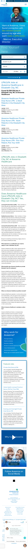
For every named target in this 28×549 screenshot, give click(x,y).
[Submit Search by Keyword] (25, 57)
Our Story (8, 508)
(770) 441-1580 (14, 502)
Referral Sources (8, 514)
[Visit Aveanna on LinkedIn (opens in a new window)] (24, 1)
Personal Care (20, 512)
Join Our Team (20, 514)
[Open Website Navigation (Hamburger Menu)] (25, 4)
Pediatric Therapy (20, 511)
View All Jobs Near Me (13, 77)
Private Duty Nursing (20, 510)
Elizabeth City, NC (7, 61)
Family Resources (8, 511)
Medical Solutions (20, 508)
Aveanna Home (8, 507)
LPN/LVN (5, 66)
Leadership (8, 510)
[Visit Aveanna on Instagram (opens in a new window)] (23, 1)
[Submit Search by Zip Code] (25, 72)
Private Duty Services (8, 515)
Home (4, 0)
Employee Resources (8, 512)
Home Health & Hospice (20, 507)
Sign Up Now (14, 464)
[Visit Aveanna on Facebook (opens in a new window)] (21, 1)
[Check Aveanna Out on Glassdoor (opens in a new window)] (26, 1)
